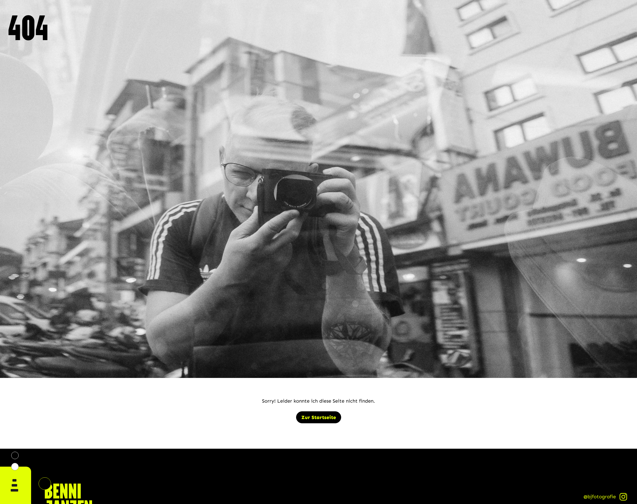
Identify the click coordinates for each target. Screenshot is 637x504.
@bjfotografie (600, 497)
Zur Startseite (318, 417)
